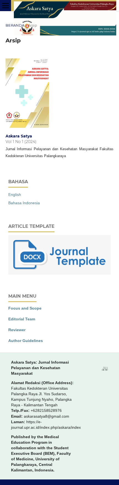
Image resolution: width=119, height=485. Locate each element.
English (14, 194)
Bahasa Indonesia (24, 203)
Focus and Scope (25, 308)
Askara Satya (19, 136)
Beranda (15, 25)
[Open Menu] (5, 5)
